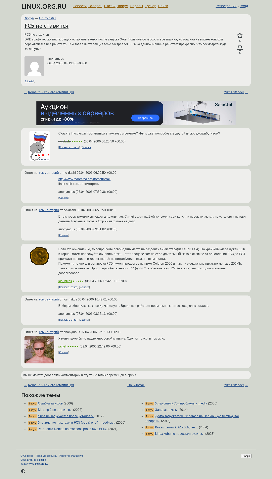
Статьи (109, 6)
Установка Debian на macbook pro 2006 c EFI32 (73, 429)
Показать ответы (69, 147)
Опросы (136, 6)
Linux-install (47, 18)
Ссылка (29, 81)
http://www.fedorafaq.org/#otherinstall (84, 179)
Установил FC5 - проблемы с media (181, 403)
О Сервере (27, 455)
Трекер (150, 6)
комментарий (49, 172)
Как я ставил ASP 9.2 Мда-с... (176, 427)
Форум (122, 6)
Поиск (163, 6)
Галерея (95, 6)
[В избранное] (239, 35)
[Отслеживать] (239, 47)
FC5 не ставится (46, 25)
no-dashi (64, 141)
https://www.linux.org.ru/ (34, 463)
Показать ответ (68, 287)
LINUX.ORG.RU (43, 6)
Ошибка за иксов (50, 403)
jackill (62, 346)
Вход (244, 6)
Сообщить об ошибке (33, 459)
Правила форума (46, 455)
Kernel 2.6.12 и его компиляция (51, 92)
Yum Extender (234, 92)
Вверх (246, 455)
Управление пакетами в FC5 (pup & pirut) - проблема (76, 422)
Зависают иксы (166, 409)
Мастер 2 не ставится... (55, 409)
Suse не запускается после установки (66, 416)
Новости (80, 6)
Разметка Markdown (71, 455)
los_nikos (65, 281)
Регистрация (226, 6)
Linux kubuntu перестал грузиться (179, 433)
